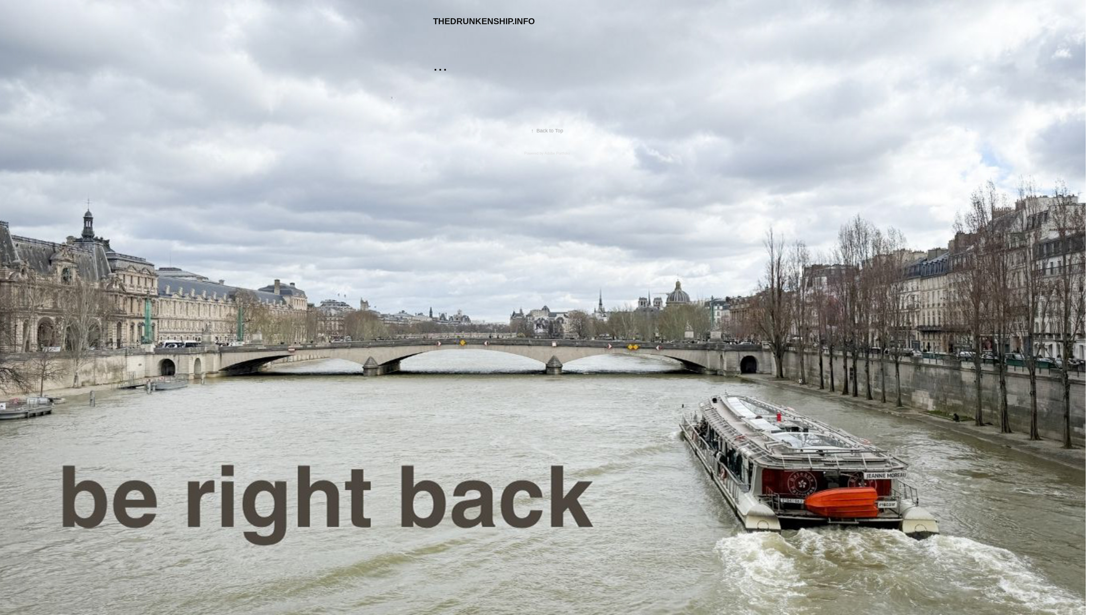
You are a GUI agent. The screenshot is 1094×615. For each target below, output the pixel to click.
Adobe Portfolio (557, 153)
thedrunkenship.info (484, 21)
